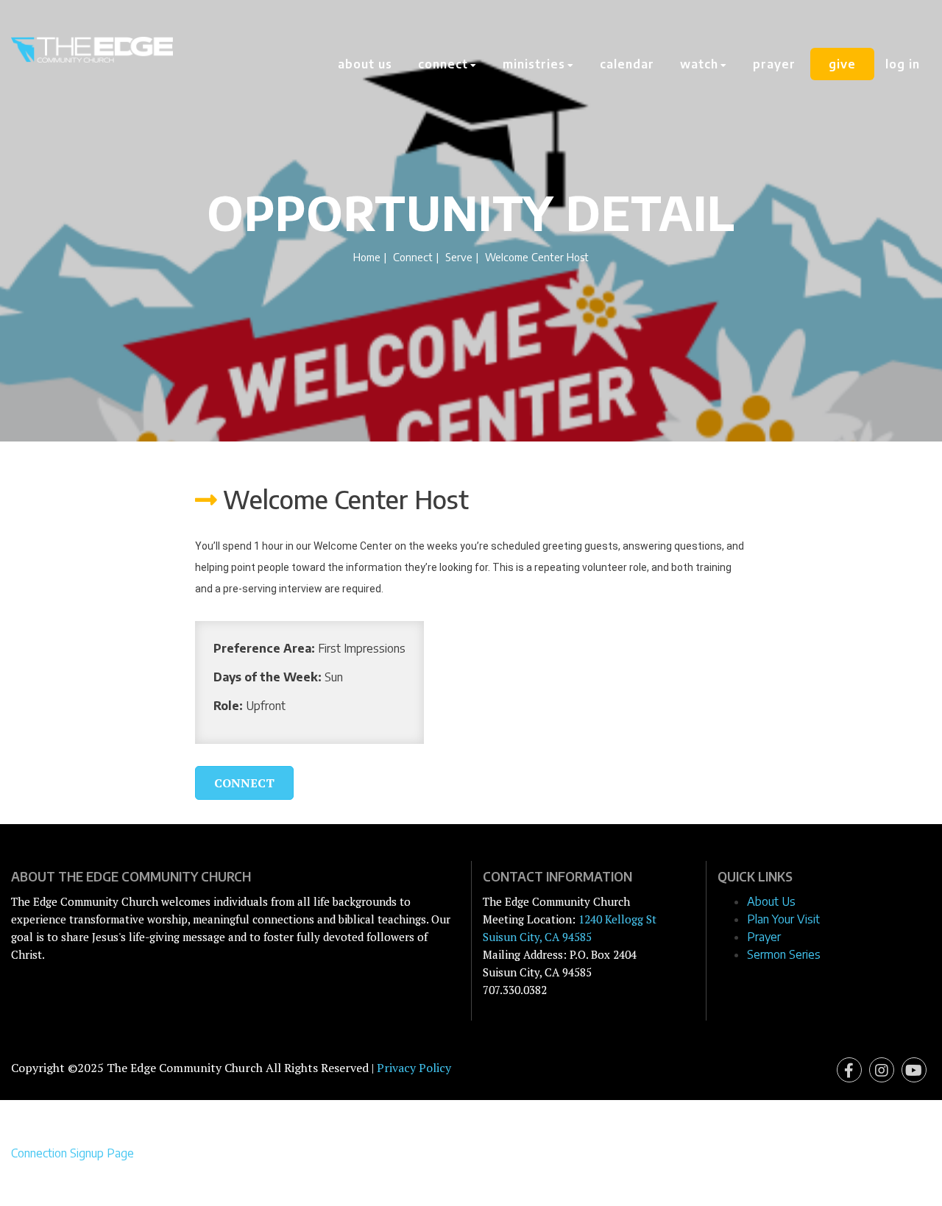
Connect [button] (445, 64)
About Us (365, 64)
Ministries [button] (536, 64)
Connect (413, 256)
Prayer (774, 64)
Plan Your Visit (783, 919)
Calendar (627, 64)
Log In (902, 64)
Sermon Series (784, 954)
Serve (458, 256)
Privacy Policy (414, 1068)
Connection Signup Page (72, 1153)
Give (842, 64)
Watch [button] (701, 64)
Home (366, 256)
